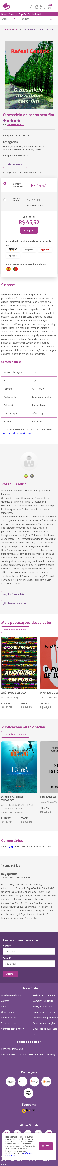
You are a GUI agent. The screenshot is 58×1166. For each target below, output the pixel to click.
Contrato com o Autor (12, 1028)
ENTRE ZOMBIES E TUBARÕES (12, 799)
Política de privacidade (44, 995)
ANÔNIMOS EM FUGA (13, 692)
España (22, 14)
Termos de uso (9, 1023)
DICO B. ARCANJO (10, 697)
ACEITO (45, 1146)
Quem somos (8, 1012)
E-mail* (7, 958)
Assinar (10, 973)
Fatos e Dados (8, 1017)
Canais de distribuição (44, 1023)
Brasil (4, 14)
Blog (3, 1006)
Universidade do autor (44, 1012)
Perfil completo (16, 594)
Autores (5, 1000)
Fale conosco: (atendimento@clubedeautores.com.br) (28, 1054)
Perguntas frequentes (12, 1048)
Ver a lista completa (15, 629)
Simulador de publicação (45, 1031)
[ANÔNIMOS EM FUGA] (19, 663)
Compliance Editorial (43, 1000)
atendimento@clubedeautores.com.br (19, 433)
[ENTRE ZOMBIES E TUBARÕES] (19, 767)
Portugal (12, 14)
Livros (16, 29)
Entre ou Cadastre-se (40, 6)
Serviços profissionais (44, 1006)
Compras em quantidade (45, 1017)
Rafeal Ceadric (15, 124)
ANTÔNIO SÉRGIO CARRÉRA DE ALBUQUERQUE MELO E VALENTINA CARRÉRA (17, 808)
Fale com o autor (17, 603)
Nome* (7, 946)
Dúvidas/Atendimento (12, 995)
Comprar (29, 230)
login (11, 846)
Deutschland (34, 14)
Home (8, 29)
